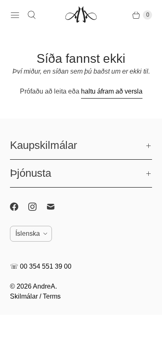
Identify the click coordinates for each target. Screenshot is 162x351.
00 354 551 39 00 (45, 266)
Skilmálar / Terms (35, 296)
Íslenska (27, 233)
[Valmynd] (15, 15)
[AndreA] (81, 15)
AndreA (44, 286)
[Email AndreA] (56, 207)
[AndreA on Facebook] (19, 207)
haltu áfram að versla (111, 91)
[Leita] (31, 15)
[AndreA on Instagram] (37, 207)
